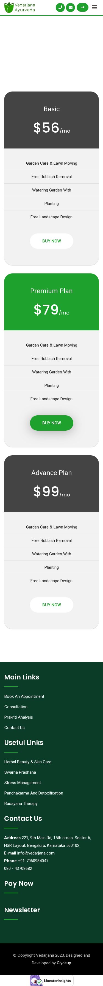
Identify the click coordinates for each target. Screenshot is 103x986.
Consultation (15, 706)
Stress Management (22, 782)
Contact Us (14, 727)
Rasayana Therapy (21, 803)
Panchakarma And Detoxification (33, 793)
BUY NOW (51, 241)
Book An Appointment (24, 696)
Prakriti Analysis (18, 717)
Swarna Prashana (20, 772)
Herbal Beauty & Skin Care (27, 761)
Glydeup (64, 963)
